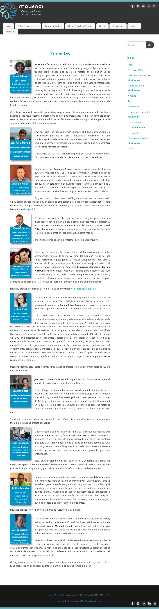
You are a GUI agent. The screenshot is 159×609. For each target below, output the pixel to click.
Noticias (134, 26)
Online (102, 26)
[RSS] (154, 7)
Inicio (8, 26)
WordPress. (95, 601)
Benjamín (29, 209)
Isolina (77, 366)
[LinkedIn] (149, 7)
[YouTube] (143, 7)
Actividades (118, 26)
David (59, 239)
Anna (82, 119)
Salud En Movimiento (28, 26)
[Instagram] (138, 7)
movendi (52, 595)
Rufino (31, 509)
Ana (59, 153)
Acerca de (10, 31)
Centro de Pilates (53, 26)
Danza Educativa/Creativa (80, 26)
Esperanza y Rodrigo (85, 288)
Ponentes (135, 133)
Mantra (84, 601)
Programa (136, 122)
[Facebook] (132, 7)
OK (149, 44)
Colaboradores (138, 127)
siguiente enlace (100, 562)
